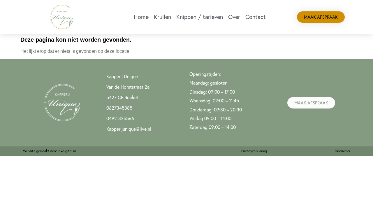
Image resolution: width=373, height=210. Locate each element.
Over (234, 17)
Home (141, 17)
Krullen (162, 17)
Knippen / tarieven (199, 17)
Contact (255, 17)
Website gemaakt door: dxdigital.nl (49, 151)
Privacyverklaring (254, 151)
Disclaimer (342, 151)
